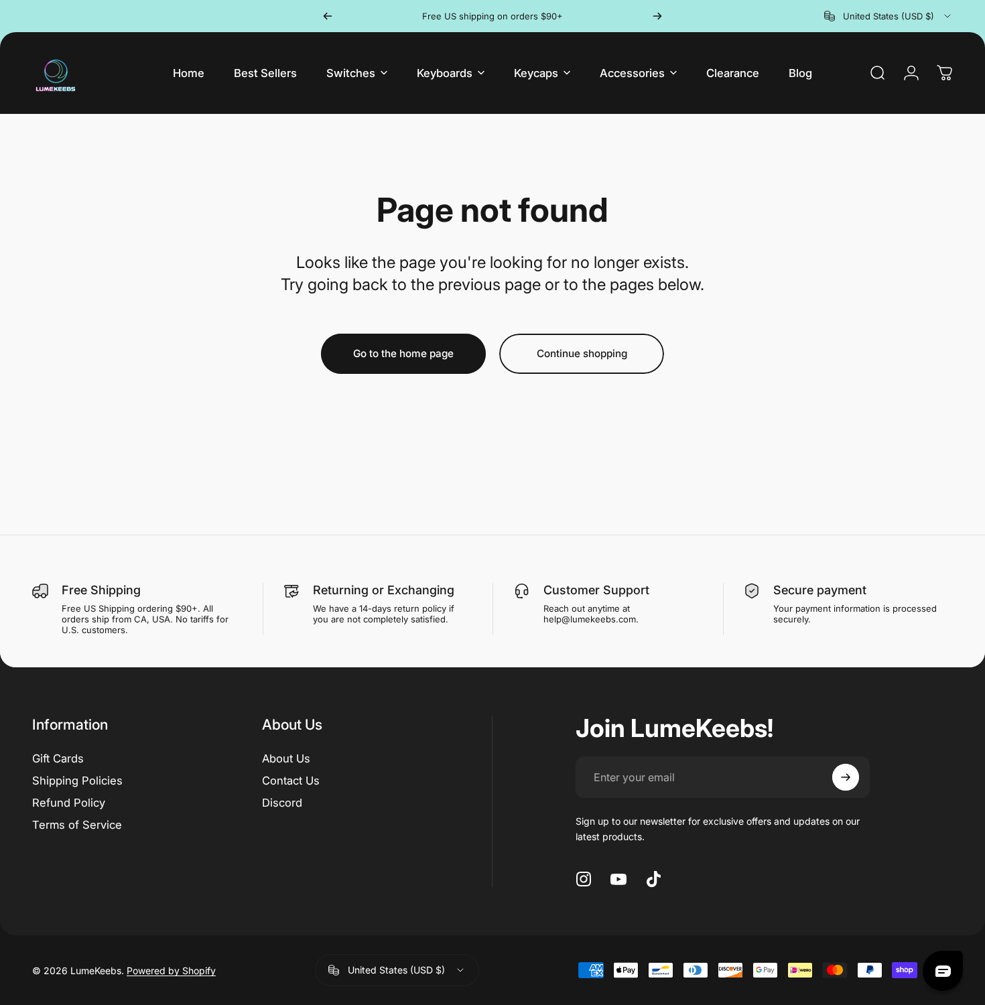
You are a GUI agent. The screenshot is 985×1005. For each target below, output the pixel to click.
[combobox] (888, 16)
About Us (286, 758)
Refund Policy (68, 802)
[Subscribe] (845, 777)
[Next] (657, 16)
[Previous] (327, 16)
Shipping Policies (77, 780)
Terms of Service (77, 824)
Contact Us (291, 780)
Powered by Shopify (171, 970)
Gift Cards (58, 758)
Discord (282, 802)
